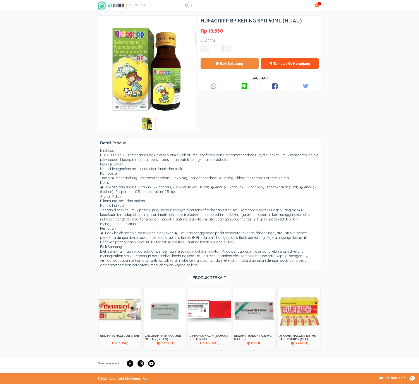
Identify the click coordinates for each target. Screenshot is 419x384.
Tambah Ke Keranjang (291, 63)
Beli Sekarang (231, 63)
